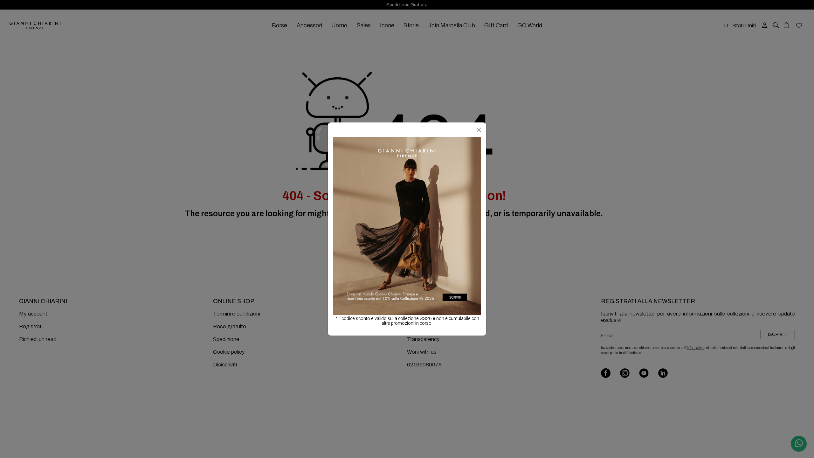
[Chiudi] (479, 130)
